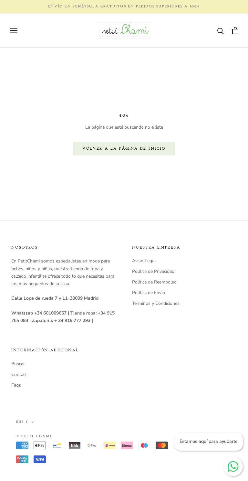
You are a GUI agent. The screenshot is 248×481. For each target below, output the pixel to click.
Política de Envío (148, 293)
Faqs (16, 385)
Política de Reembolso (154, 282)
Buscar (18, 364)
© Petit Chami (34, 436)
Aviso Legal (144, 261)
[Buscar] (220, 30)
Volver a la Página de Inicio (123, 149)
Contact (19, 374)
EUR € (22, 422)
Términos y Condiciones (156, 303)
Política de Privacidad (153, 271)
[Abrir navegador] (13, 30)
